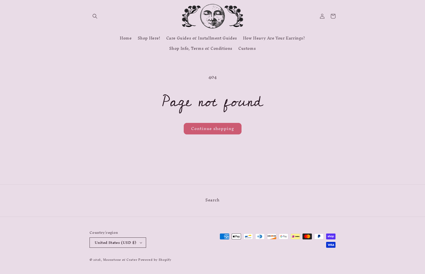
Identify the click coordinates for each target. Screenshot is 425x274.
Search (212, 200)
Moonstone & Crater (120, 259)
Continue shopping (212, 128)
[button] (95, 16)
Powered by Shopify (154, 259)
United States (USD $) (115, 242)
